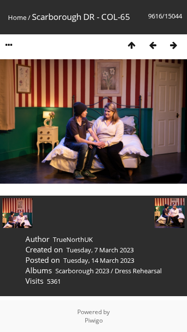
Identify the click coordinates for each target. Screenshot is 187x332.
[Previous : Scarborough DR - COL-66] (152, 45)
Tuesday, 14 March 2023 (98, 260)
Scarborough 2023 (82, 270)
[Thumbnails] (131, 45)
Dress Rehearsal (138, 270)
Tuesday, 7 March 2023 (100, 249)
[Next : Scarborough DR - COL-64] (173, 45)
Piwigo (94, 320)
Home (17, 17)
